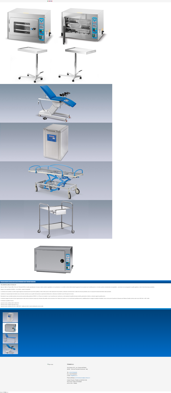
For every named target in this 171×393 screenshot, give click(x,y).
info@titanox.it (73, 375)
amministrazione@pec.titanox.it (82, 378)
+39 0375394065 (73, 372)
